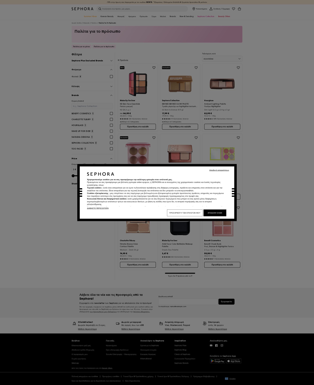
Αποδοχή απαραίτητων (219, 170)
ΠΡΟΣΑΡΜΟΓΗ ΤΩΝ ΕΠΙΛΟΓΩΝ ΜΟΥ (184, 213)
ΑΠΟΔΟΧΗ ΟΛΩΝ (215, 213)
